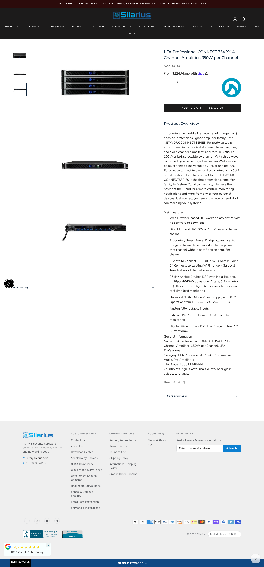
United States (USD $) (223, 534)
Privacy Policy (118, 446)
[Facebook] (174, 382)
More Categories (174, 26)
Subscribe (232, 448)
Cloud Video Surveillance (86, 469)
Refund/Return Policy (122, 440)
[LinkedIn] (57, 521)
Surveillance (12, 26)
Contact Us (132, 33)
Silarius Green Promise (123, 474)
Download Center (248, 26)
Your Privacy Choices (84, 458)
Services (197, 26)
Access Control (121, 26)
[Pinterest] (184, 382)
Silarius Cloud (220, 26)
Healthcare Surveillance (86, 485)
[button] (132, 563)
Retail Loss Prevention (85, 501)
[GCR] (7, 546)
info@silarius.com (37, 458)
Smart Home (147, 26)
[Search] (244, 19)
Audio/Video (56, 26)
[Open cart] (252, 19)
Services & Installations (85, 507)
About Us (77, 446)
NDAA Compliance (82, 464)
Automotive (96, 26)
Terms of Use (117, 452)
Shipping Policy (118, 458)
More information (177, 395)
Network (33, 26)
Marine (76, 26)
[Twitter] (179, 382)
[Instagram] (37, 521)
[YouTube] (47, 521)
